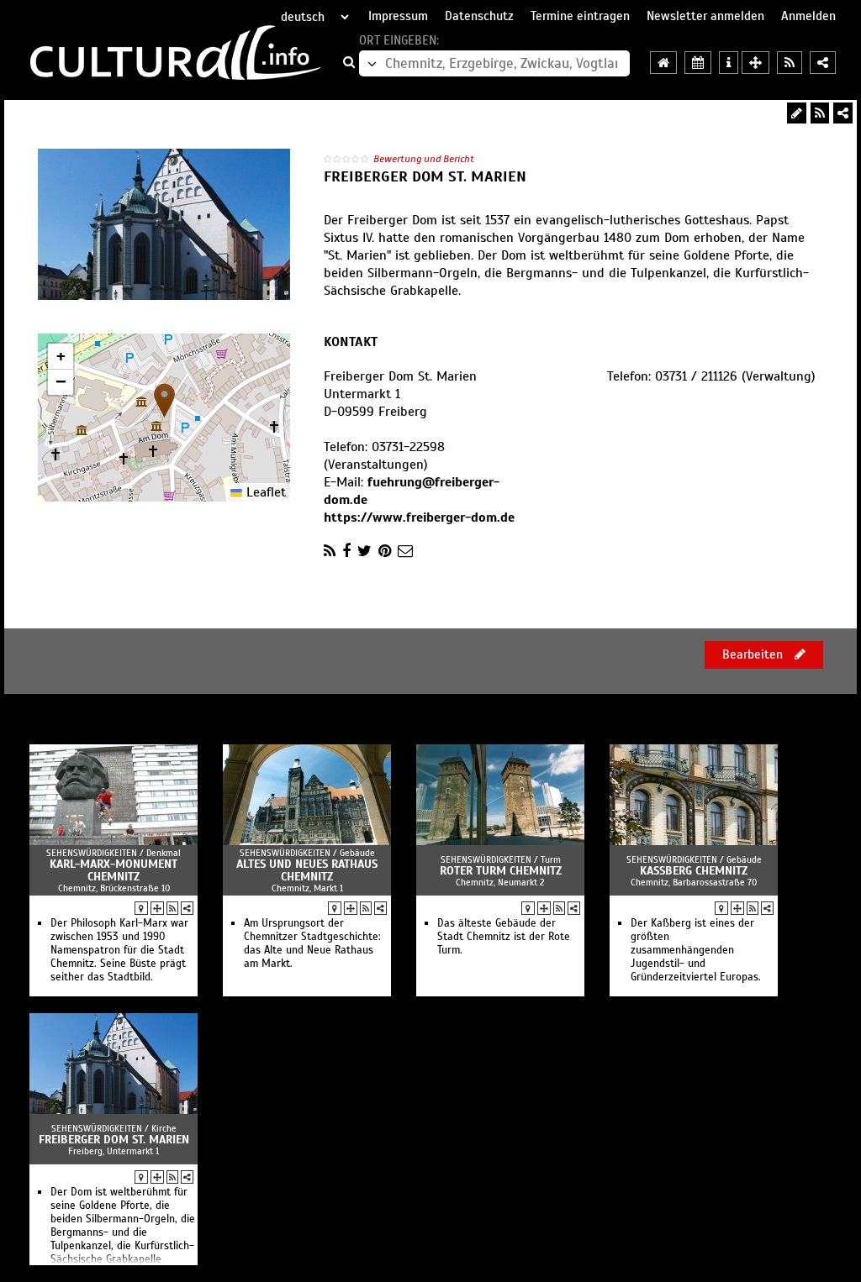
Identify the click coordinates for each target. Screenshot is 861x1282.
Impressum (398, 16)
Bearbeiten (754, 654)
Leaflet (264, 492)
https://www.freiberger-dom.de (419, 517)
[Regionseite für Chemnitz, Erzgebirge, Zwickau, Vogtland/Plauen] (663, 62)
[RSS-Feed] (820, 112)
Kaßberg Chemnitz (693, 870)
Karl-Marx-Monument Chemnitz (113, 870)
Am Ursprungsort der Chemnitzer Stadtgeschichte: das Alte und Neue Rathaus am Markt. (312, 943)
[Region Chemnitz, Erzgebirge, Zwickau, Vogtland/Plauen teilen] (823, 62)
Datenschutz (479, 16)
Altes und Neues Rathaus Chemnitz (307, 870)
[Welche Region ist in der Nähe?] (755, 62)
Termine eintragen (580, 16)
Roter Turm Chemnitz (501, 870)
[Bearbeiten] (796, 112)
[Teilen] (843, 112)
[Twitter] (364, 551)
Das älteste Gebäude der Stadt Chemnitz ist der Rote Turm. (503, 937)
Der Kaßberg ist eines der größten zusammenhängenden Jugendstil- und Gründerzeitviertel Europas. (696, 950)
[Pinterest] (384, 551)
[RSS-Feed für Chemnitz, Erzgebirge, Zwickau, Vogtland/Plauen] (789, 62)
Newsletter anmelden (705, 16)
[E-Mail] (405, 551)
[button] (164, 400)
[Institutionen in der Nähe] (157, 908)
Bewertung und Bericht (423, 159)
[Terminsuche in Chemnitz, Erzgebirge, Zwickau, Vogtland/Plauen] (697, 62)
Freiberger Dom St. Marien (114, 1139)
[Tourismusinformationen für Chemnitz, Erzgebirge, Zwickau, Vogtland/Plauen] (728, 62)
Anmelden (808, 16)
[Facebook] (346, 551)
